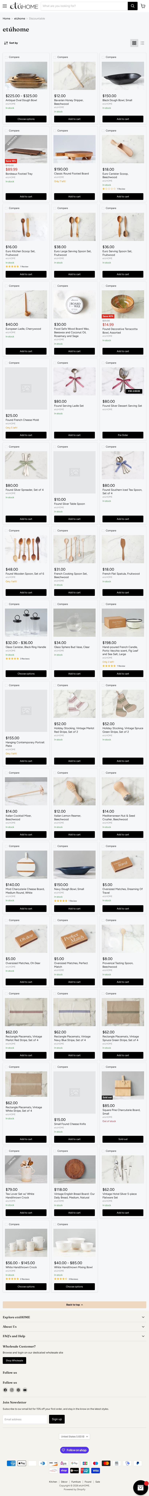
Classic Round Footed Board (71, 173)
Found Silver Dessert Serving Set (122, 405)
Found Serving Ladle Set (69, 405)
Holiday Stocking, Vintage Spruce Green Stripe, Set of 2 (122, 730)
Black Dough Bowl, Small (117, 100)
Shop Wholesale (14, 1360)
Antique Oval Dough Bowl (21, 100)
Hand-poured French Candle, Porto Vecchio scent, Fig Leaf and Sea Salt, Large (120, 650)
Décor (64, 1481)
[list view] (142, 43)
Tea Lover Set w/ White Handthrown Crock (20, 1195)
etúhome (19, 18)
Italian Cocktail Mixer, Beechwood (18, 817)
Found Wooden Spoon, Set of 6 (25, 573)
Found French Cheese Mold (22, 420)
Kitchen (53, 1481)
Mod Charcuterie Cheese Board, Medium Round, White (25, 890)
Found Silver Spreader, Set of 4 (25, 489)
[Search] (133, 6)
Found (88, 1481)
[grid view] (134, 43)
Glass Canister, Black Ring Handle (26, 647)
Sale (97, 1481)
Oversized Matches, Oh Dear (23, 963)
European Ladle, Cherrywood (23, 328)
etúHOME (10, 103)
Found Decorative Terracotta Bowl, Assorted (120, 330)
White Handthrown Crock (21, 1267)
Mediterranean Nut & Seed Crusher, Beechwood (118, 817)
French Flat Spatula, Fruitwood (121, 573)
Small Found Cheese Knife (70, 1124)
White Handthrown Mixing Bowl (73, 1267)
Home (6, 18)
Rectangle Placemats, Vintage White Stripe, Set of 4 (24, 1109)
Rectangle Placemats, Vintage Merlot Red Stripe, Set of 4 (24, 1038)
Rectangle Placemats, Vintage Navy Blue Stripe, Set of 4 (72, 1038)
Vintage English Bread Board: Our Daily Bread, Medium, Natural (74, 1195)
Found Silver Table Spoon (69, 503)
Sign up (57, 1419)
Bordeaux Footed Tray (19, 173)
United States (72, 1436)
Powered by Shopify (74, 1489)
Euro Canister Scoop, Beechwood (115, 175)
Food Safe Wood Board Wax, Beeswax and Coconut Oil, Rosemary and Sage (71, 332)
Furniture (76, 1481)
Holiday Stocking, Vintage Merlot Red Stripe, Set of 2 (74, 730)
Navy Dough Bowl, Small (69, 889)
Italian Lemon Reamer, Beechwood (67, 817)
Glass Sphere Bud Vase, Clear (72, 647)
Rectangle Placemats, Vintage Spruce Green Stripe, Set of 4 (120, 1038)
